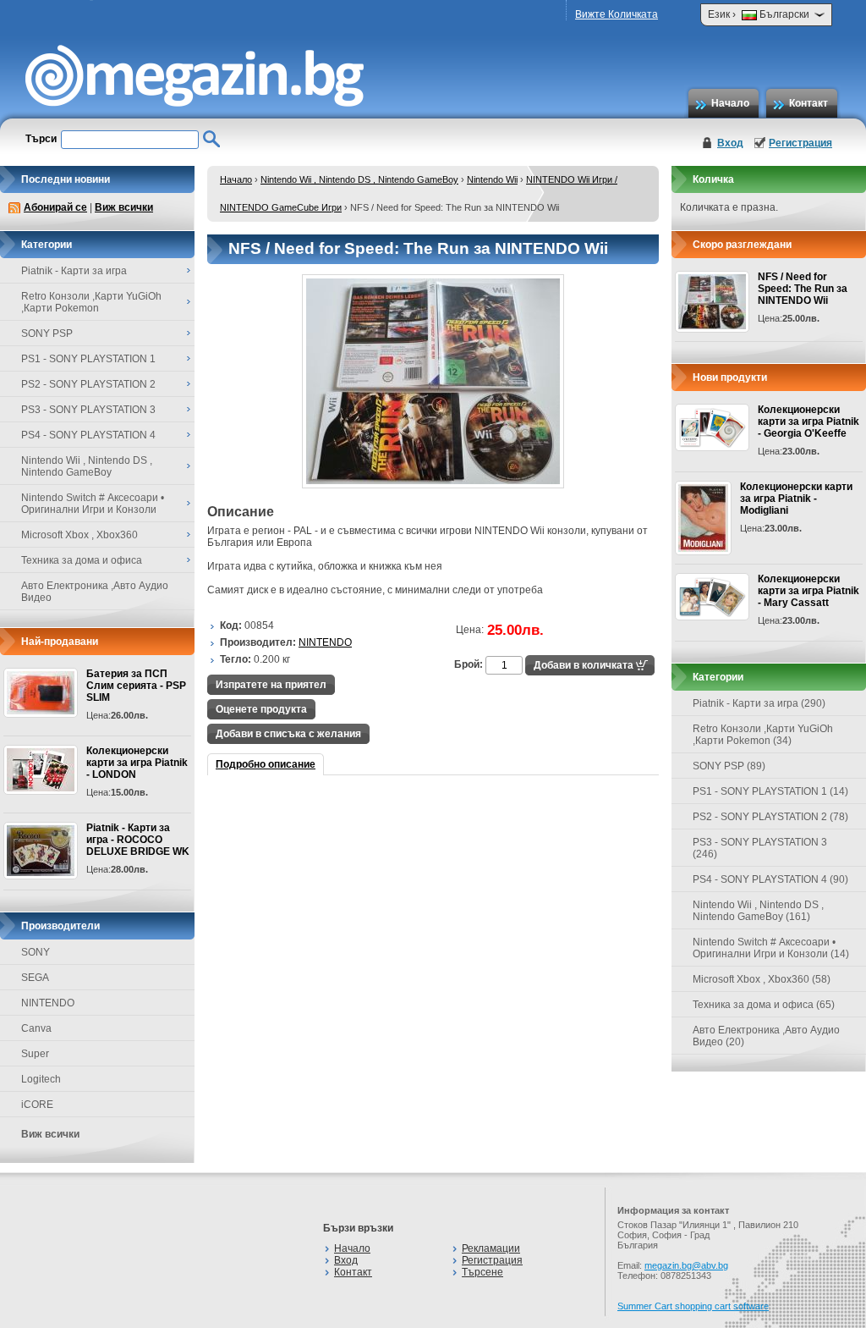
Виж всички (124, 207)
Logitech (41, 1079)
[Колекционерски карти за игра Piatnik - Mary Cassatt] (712, 596)
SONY (35, 952)
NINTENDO (47, 1003)
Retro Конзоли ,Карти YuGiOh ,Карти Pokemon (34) (763, 735)
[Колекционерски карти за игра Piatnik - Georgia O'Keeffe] (712, 427)
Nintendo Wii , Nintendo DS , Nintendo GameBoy (359, 179)
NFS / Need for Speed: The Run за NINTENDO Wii (802, 288)
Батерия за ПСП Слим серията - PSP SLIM (136, 685)
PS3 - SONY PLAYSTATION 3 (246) (760, 848)
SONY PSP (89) (729, 766)
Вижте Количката (616, 14)
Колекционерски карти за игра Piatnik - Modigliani (796, 498)
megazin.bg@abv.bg (686, 1265)
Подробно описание (265, 764)
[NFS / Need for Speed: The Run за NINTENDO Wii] (433, 485)
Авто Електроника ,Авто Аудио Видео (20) (766, 1036)
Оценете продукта (261, 709)
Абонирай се (55, 207)
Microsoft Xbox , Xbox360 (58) (761, 979)
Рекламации (491, 1248)
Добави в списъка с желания (288, 734)
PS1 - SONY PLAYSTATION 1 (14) (770, 791)
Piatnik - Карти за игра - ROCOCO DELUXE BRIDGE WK (137, 839)
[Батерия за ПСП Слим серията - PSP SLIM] (40, 693)
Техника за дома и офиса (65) (764, 1005)
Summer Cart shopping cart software (693, 1306)
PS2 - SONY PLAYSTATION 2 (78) (770, 817)
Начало (730, 103)
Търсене (482, 1272)
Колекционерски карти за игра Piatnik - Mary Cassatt (808, 591)
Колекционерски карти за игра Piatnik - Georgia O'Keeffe (808, 421)
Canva (36, 1028)
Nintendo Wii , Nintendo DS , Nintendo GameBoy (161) (758, 911)
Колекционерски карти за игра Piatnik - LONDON (137, 762)
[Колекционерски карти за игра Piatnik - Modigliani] (703, 518)
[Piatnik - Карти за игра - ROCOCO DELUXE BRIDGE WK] (40, 850)
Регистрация (800, 143)
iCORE (37, 1104)
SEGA (35, 978)
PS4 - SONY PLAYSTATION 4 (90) (770, 879)
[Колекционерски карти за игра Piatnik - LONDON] (40, 770)
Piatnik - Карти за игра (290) (759, 703)
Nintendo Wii (492, 179)
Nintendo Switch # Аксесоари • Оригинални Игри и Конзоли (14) (771, 948)
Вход (730, 143)
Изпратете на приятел (271, 685)
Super (35, 1054)
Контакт (808, 103)
